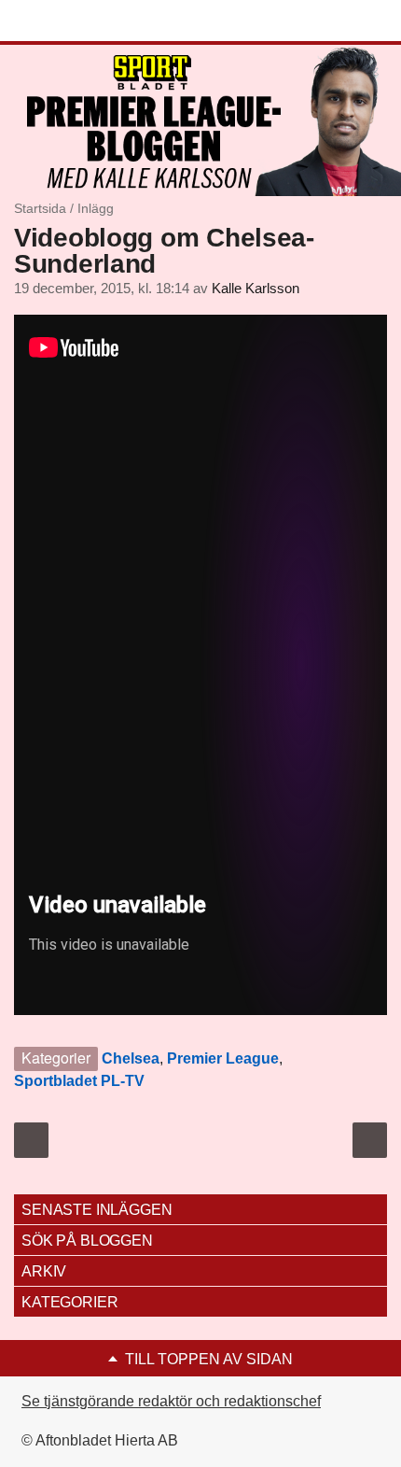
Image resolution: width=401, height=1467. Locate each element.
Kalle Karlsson (255, 288)
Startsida (40, 208)
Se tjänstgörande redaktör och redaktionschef (171, 1401)
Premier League (223, 1058)
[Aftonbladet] (84, 21)
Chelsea (130, 1058)
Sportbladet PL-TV (79, 1081)
